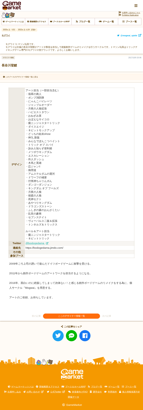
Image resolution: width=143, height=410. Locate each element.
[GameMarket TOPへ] (72, 374)
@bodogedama (35, 243)
